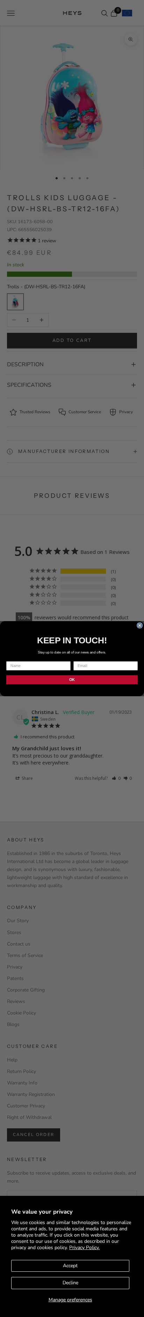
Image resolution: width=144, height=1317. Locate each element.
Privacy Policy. (84, 1247)
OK (72, 679)
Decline (70, 1282)
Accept (70, 1265)
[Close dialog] (139, 625)
